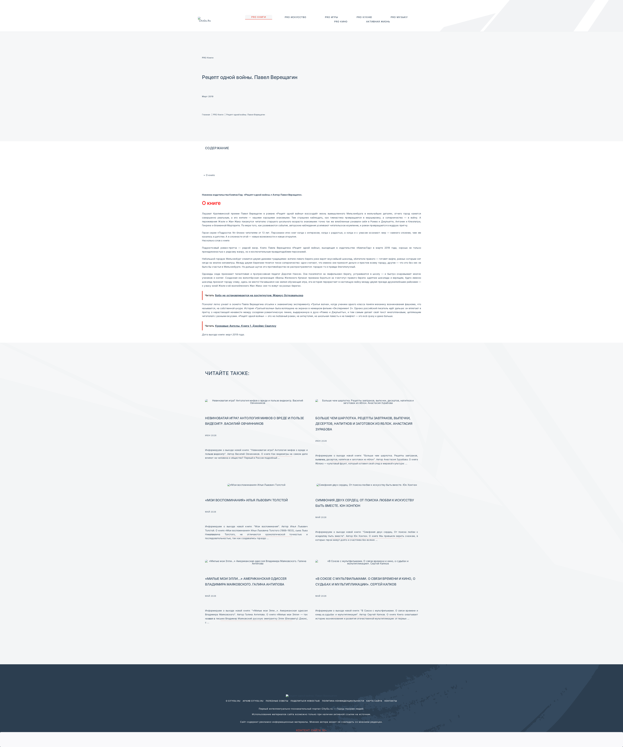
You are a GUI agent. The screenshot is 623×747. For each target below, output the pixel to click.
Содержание (217, 148)
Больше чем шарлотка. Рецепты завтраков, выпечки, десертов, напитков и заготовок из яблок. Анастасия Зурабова (363, 423)
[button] (410, 21)
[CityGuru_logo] (205, 18)
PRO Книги (208, 57)
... (278, 457)
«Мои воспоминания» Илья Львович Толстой (246, 500)
